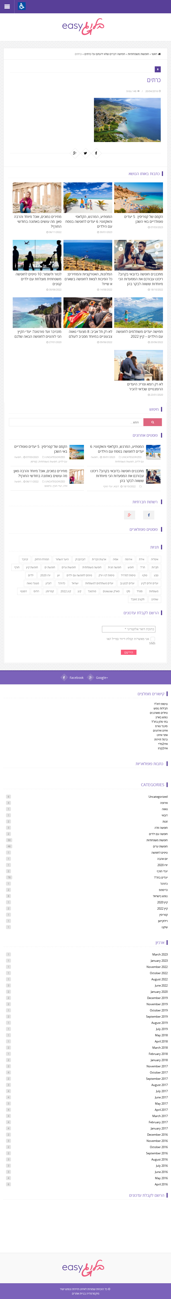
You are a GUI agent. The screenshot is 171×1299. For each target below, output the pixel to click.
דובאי (116, 486)
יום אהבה (87, 859)
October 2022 (87, 973)
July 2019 (87, 1029)
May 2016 (87, 1178)
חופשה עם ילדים (87, 834)
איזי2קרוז (163, 748)
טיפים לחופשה (87, 853)
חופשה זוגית (114, 567)
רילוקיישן (87, 921)
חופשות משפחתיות (138, 54)
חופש (131, 567)
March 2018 (87, 1048)
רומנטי (23, 591)
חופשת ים (50, 567)
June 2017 (87, 1097)
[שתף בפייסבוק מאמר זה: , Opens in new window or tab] (96, 153)
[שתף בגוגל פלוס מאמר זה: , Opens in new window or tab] (74, 153)
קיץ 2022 (66, 591)
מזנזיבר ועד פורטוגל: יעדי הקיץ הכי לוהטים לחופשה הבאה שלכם (37, 334)
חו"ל (142, 567)
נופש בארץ (162, 717)
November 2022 (87, 967)
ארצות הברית (99, 559)
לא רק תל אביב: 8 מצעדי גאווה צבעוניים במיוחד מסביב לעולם (90, 334)
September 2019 (87, 1017)
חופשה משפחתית (91, 567)
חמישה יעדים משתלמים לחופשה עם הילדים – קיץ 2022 (139, 334)
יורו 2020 (45, 575)
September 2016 (87, 1153)
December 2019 (87, 998)
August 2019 (87, 1023)
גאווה (87, 809)
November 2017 (87, 1066)
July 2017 (87, 1091)
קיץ (79, 591)
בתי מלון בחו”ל (159, 722)
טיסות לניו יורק (106, 575)
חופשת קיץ (32, 567)
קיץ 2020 (87, 902)
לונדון (48, 583)
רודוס (36, 591)
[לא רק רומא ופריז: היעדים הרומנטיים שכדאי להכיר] (138, 365)
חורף (16, 567)
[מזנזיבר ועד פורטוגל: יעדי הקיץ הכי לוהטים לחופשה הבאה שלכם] (37, 312)
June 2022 (87, 985)
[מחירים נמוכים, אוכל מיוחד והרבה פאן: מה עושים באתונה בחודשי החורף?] (37, 197)
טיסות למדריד (128, 575)
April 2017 (87, 1110)
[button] (22, 6)
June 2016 (87, 1172)
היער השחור (62, 559)
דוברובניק (80, 559)
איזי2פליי (163, 744)
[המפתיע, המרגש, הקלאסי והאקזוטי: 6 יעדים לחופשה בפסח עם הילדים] (87, 197)
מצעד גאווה (33, 583)
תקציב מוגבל (138, 599)
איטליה (154, 559)
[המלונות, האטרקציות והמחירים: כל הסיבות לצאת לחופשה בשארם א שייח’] (87, 255)
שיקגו (87, 927)
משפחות (153, 591)
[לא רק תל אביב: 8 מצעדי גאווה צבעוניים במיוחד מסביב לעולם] (87, 312)
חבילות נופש (161, 708)
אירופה (128, 559)
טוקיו (144, 575)
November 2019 (87, 1004)
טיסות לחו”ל (161, 704)
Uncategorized (55, 457)
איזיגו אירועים (160, 730)
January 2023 (87, 961)
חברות (155, 567)
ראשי (154, 54)
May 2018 (87, 1035)
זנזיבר (25, 559)
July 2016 (87, 1166)
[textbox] (76, 422)
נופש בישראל (87, 896)
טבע (156, 575)
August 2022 (87, 979)
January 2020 (87, 992)
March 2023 (87, 954)
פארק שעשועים (111, 591)
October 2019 (87, 1010)
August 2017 (87, 1085)
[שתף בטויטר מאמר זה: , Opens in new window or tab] (85, 153)
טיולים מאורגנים (159, 713)
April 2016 (87, 1184)
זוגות (87, 821)
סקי (128, 591)
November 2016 (87, 1141)
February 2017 (87, 1122)
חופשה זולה (87, 828)
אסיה (115, 559)
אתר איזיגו (162, 735)
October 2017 (87, 1072)
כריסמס (48, 486)
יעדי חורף (57, 486)
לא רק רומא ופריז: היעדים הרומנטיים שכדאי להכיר (145, 386)
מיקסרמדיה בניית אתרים (85, 1293)
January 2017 (87, 1128)
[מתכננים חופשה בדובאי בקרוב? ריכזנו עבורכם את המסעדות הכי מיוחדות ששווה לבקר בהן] (138, 255)
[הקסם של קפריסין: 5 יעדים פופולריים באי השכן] (138, 197)
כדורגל (61, 583)
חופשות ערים (69, 567)
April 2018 (87, 1041)
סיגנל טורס (161, 726)
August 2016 (87, 1159)
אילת (141, 559)
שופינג (154, 599)
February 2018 (87, 1054)
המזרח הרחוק (42, 559)
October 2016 (87, 1147)
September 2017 (87, 1079)
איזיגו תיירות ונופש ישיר (72, 1289)
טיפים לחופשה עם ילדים (79, 575)
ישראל (75, 583)
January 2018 (87, 1060)
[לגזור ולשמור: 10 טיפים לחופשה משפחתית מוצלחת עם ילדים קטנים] (37, 255)
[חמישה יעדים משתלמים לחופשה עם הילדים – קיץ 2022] (138, 312)
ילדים (31, 575)
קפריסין (34, 461)
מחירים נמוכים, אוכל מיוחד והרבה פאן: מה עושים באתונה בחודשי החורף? (37, 221)
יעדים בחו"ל (87, 877)
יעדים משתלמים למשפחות (99, 583)
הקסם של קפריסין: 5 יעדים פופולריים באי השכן (143, 219)
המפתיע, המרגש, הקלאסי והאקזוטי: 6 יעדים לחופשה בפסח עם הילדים (88, 221)
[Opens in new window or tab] (164, 6)
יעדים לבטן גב (127, 583)
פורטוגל (92, 591)
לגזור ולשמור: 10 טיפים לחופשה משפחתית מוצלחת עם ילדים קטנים (38, 279)
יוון (58, 575)
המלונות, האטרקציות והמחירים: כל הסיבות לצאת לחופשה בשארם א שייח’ (88, 279)
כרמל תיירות (161, 739)
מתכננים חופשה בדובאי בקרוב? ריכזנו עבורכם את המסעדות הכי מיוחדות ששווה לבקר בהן (140, 279)
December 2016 (87, 1135)
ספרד (139, 591)
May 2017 (87, 1104)
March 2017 (87, 1116)
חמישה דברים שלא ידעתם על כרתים (104, 54)
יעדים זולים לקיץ (149, 583)
